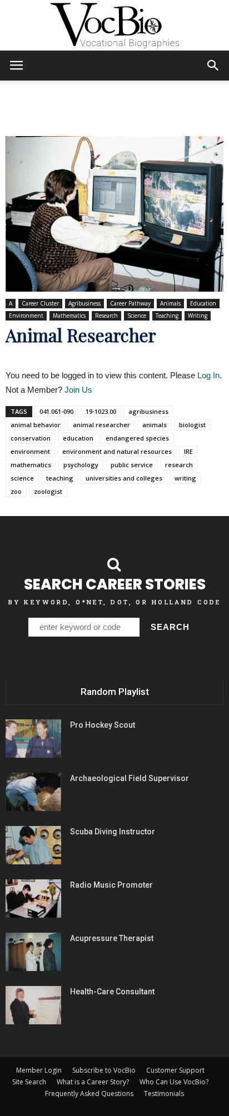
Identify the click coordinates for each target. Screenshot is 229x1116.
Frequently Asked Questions (89, 1093)
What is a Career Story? (93, 1082)
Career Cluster (40, 303)
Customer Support (175, 1070)
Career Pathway (130, 303)
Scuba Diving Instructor (112, 831)
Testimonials (164, 1093)
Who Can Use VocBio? (174, 1082)
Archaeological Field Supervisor (129, 778)
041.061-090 (56, 411)
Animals (170, 303)
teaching (59, 478)
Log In (208, 375)
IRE (188, 451)
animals (154, 425)
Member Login (39, 1070)
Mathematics (69, 315)
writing (185, 478)
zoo (16, 491)
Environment (26, 315)
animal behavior (36, 425)
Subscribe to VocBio (104, 1070)
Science (136, 315)
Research (106, 315)
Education (203, 303)
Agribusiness (84, 303)
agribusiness (148, 411)
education (78, 438)
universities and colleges (124, 478)
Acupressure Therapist (111, 938)
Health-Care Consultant (112, 991)
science (22, 478)
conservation (31, 438)
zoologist (48, 491)
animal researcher (101, 425)
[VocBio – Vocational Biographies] (114, 26)
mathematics (31, 465)
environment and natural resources (117, 451)
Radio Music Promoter (111, 884)
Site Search (29, 1082)
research (179, 465)
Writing (197, 315)
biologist (192, 425)
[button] (213, 66)
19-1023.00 (101, 411)
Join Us (78, 389)
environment (30, 451)
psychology (80, 465)
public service (132, 465)
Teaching (167, 315)
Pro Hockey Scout (102, 724)
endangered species (137, 438)
